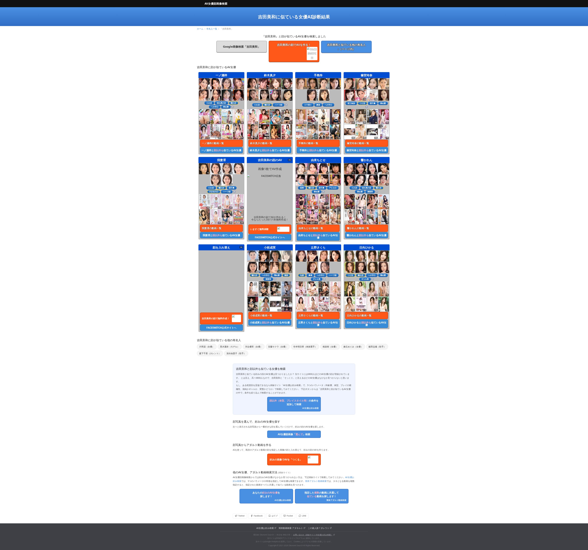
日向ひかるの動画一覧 (359, 315)
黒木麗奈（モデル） (229, 346)
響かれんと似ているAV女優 (366, 235)
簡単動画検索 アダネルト (291, 528)
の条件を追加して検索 (294, 404)
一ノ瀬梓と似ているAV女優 (221, 150)
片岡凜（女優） (206, 346)
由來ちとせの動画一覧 (311, 228)
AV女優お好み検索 (265, 528)
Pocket (290, 515)
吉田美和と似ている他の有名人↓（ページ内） (346, 47)
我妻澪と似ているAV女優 (221, 235)
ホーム (200, 28)
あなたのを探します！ (272, 496)
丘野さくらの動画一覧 (311, 315)
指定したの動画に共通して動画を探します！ (325, 496)
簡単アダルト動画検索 (316, 481)
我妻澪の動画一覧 (211, 228)
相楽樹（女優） (330, 346)
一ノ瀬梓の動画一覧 (213, 143)
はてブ (275, 515)
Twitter (241, 515)
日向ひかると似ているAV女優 (366, 324)
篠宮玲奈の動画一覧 (358, 143)
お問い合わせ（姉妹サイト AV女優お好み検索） (313, 534)
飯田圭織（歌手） (377, 346)
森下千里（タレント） (210, 353)
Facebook (258, 515)
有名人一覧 (211, 28)
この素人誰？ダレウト (318, 528)
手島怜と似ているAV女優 (318, 150)
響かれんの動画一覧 (358, 228)
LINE (304, 515)
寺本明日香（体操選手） (305, 346)
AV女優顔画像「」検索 (294, 434)
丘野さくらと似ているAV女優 (318, 324)
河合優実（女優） (253, 346)
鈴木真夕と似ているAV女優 (270, 150)
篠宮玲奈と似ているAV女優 (366, 150)
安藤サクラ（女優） (277, 346)
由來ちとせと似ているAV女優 (318, 236)
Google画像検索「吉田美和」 (241, 46)
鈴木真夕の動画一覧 (261, 143)
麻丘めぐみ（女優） (353, 346)
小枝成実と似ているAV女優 (270, 322)
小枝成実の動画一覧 (261, 315)
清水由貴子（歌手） (236, 353)
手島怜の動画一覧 (308, 143)
